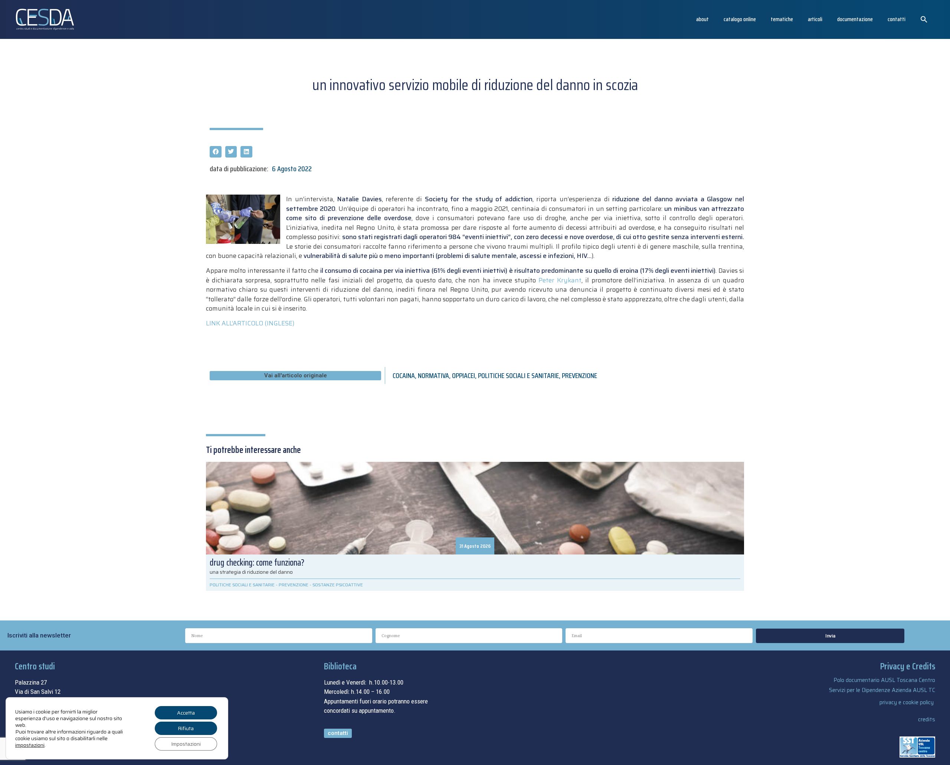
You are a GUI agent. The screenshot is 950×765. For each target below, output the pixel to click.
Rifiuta (186, 728)
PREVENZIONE (579, 375)
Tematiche (782, 19)
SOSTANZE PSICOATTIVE (337, 584)
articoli (815, 19)
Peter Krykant (560, 280)
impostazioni (30, 745)
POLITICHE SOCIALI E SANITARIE (518, 375)
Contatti (896, 19)
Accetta (186, 713)
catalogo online (740, 19)
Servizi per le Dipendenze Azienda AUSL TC (882, 690)
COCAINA (404, 375)
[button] (924, 19)
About (702, 19)
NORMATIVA (433, 375)
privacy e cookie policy (906, 702)
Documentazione (855, 19)
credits (926, 719)
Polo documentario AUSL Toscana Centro (884, 680)
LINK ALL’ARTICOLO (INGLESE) (250, 323)
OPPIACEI (463, 375)
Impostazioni (186, 744)
